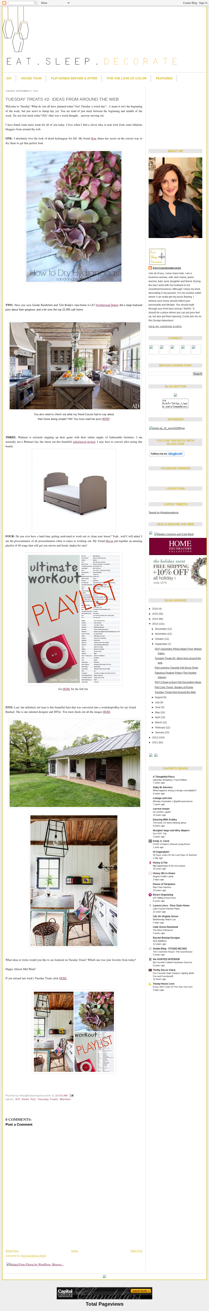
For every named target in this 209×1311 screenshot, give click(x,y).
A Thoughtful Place (164, 776)
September (161, 644)
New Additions (160, 941)
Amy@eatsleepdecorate (167, 268)
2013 (155, 623)
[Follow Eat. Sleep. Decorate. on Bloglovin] (167, 456)
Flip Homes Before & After (74, 78)
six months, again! (162, 812)
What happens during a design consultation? (175, 790)
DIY (9, 78)
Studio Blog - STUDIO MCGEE (170, 948)
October (160, 639)
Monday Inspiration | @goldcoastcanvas (173, 801)
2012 (155, 737)
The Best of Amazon (163, 930)
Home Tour (29, 1099)
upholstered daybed (84, 442)
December (161, 629)
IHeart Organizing (163, 894)
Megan (109, 541)
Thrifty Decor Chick (164, 970)
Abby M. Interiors (163, 787)
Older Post (136, 1251)
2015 (155, 613)
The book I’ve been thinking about (169, 822)
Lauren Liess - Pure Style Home (171, 905)
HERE (105, 419)
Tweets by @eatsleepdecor (164, 512)
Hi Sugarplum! (161, 851)
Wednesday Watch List (164, 919)
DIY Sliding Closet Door (164, 898)
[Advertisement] (174, 114)
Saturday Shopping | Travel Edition (170, 780)
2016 (155, 608)
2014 (155, 619)
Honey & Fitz (160, 862)
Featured (164, 78)
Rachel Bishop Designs (166, 937)
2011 (155, 742)
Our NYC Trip (160, 833)
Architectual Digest (107, 305)
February (160, 727)
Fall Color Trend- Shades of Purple (174, 687)
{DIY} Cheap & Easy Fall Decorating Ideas (178, 682)
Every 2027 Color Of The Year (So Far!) (172, 987)
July (157, 702)
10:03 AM (61, 1095)
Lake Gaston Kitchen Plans (166, 908)
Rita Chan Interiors (162, 887)
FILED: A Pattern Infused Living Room (171, 844)
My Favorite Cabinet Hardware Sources (172, 962)
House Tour (31, 78)
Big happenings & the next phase (169, 866)
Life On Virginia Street (165, 916)
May (157, 712)
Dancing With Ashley (165, 819)
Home (74, 1251)
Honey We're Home (164, 873)
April (158, 717)
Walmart (65, 1099)
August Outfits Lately (163, 876)
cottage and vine (162, 798)
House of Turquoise (164, 884)
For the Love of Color (127, 78)
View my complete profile (165, 326)
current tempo (161, 808)
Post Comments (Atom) (33, 1255)
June (158, 707)
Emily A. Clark (161, 841)
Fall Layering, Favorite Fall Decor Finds (176, 667)
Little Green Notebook (165, 927)
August (159, 697)
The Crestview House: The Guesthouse (172, 951)
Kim (93, 138)
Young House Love (164, 983)
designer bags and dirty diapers (171, 830)
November (161, 633)
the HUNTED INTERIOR (166, 959)
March (159, 722)
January (160, 732)
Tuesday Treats (48, 1099)
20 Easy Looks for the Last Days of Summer (175, 855)
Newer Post (12, 1251)
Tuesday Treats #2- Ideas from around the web (62, 99)
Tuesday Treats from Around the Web (175, 692)
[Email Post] (71, 1095)
